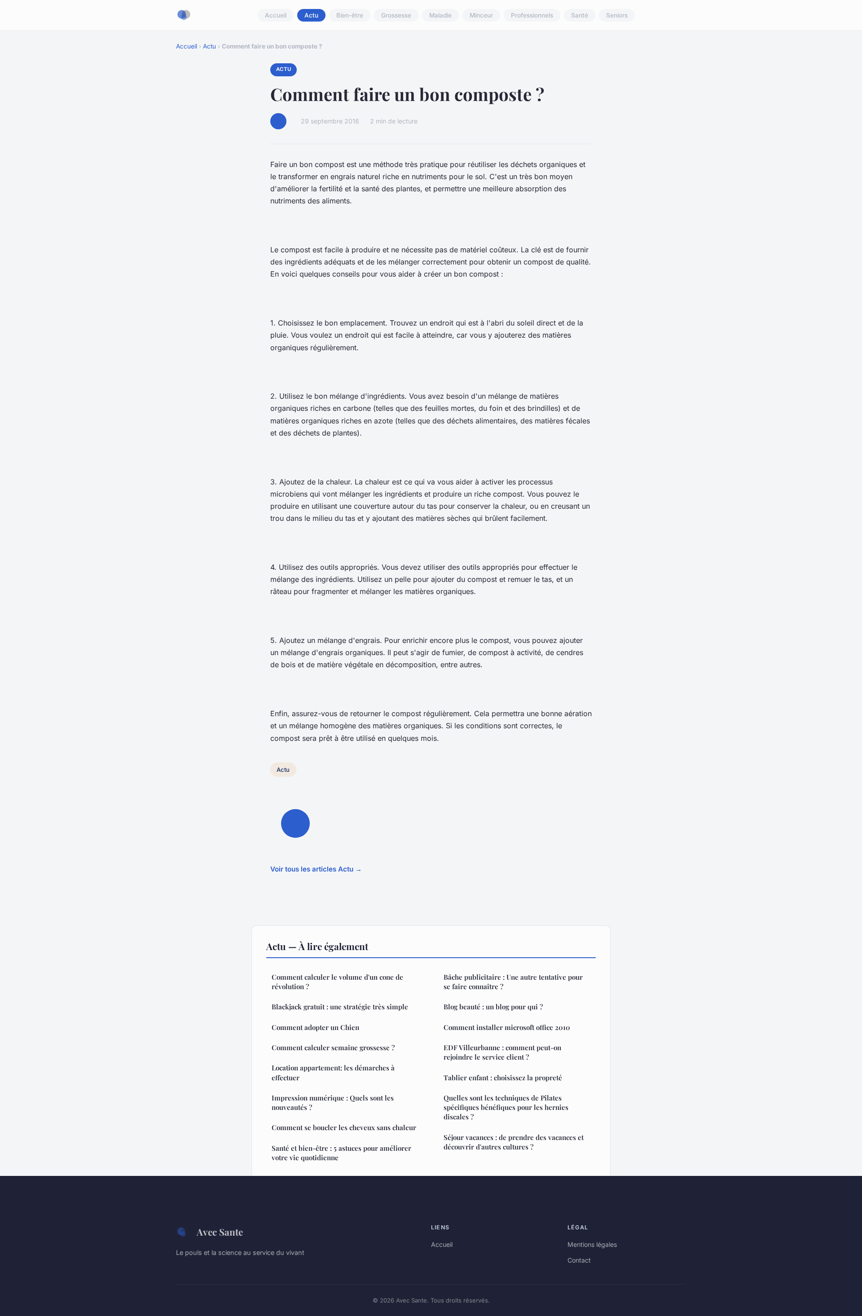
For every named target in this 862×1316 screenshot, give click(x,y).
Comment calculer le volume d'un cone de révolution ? (337, 982)
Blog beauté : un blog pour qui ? (493, 1006)
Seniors (617, 15)
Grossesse (396, 15)
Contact (579, 1260)
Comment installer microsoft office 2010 (507, 1027)
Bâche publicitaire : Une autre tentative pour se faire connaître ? (513, 982)
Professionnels (532, 15)
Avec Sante (220, 1231)
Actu (311, 15)
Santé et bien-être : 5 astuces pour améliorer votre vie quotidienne (341, 1153)
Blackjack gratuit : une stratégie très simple (340, 1006)
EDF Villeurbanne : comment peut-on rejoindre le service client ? (502, 1052)
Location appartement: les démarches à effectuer (333, 1072)
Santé (579, 15)
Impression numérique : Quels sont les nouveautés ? (333, 1102)
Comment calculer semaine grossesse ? (333, 1047)
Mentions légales (592, 1244)
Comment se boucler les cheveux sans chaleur (344, 1127)
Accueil (275, 15)
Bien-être (349, 15)
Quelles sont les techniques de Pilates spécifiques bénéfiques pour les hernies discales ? (506, 1107)
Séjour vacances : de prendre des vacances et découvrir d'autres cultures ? (514, 1142)
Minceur (481, 15)
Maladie (440, 15)
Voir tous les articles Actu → (316, 869)
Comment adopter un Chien (315, 1027)
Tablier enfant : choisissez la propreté (503, 1077)
